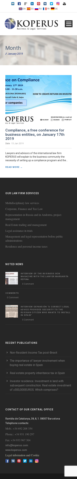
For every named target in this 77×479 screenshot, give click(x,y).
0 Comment (28, 284)
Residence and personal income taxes (26, 246)
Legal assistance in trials (19, 231)
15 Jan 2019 (17, 143)
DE (56, 9)
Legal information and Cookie (22, 455)
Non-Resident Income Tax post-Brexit (33, 352)
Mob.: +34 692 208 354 (18, 428)
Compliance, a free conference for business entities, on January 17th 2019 (34, 134)
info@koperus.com (16, 445)
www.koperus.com (16, 450)
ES (32, 9)
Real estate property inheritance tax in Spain (37, 373)
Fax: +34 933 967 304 (17, 440)
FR (48, 9)
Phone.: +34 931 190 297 (19, 434)
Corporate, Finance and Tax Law (24, 209)
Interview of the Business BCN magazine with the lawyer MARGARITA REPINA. (44, 276)
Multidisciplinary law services (22, 203)
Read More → (14, 167)
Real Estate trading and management (26, 225)
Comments (12, 293)
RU (40, 9)
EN (24, 9)
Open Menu (69, 23)
